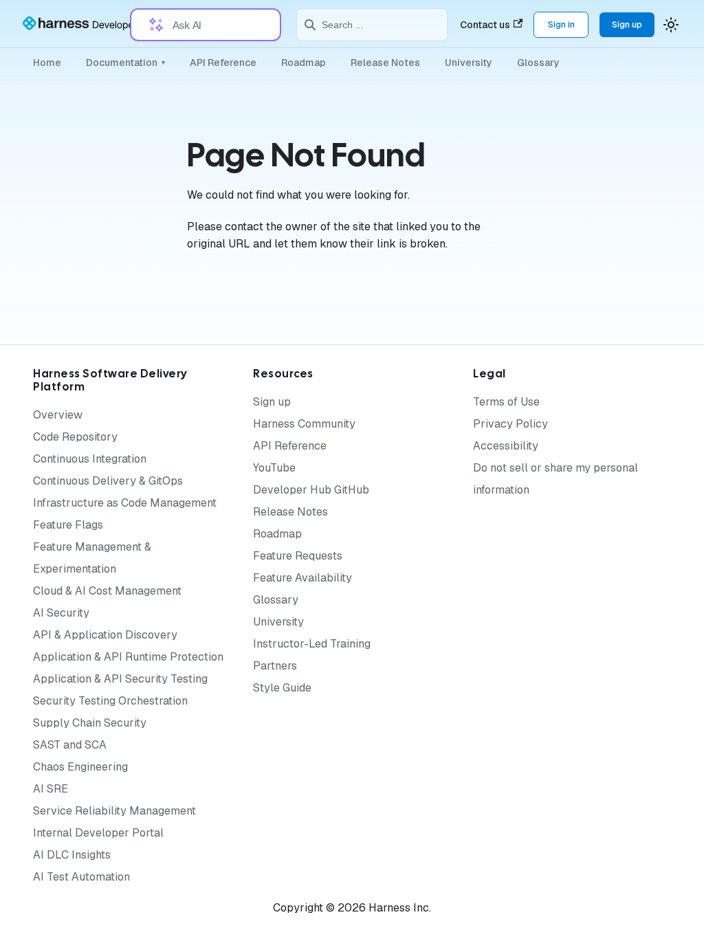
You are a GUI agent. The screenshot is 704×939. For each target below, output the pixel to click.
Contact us (485, 25)
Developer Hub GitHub (311, 490)
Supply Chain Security (89, 723)
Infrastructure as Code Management (125, 503)
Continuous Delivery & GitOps (108, 481)
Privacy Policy (510, 424)
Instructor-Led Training (312, 644)
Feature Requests (297, 556)
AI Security (61, 613)
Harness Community (304, 424)
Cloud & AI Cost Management (107, 591)
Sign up (627, 24)
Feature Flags (68, 525)
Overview (57, 415)
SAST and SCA (70, 745)
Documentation (125, 62)
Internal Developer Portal (98, 833)
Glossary (538, 62)
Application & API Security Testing (120, 679)
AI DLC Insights (72, 855)
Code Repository (75, 437)
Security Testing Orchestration (110, 701)
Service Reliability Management (114, 811)
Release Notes (385, 62)
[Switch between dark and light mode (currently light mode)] (671, 25)
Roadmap (303, 62)
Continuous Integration (89, 459)
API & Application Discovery (105, 635)
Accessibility (505, 446)
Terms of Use (506, 402)
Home (47, 62)
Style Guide (282, 688)
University (468, 62)
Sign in (561, 24)
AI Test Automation (81, 877)
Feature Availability (302, 578)
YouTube (274, 468)
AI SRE (50, 789)
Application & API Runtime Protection (128, 657)
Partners (275, 666)
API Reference (223, 62)
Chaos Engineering (80, 767)
